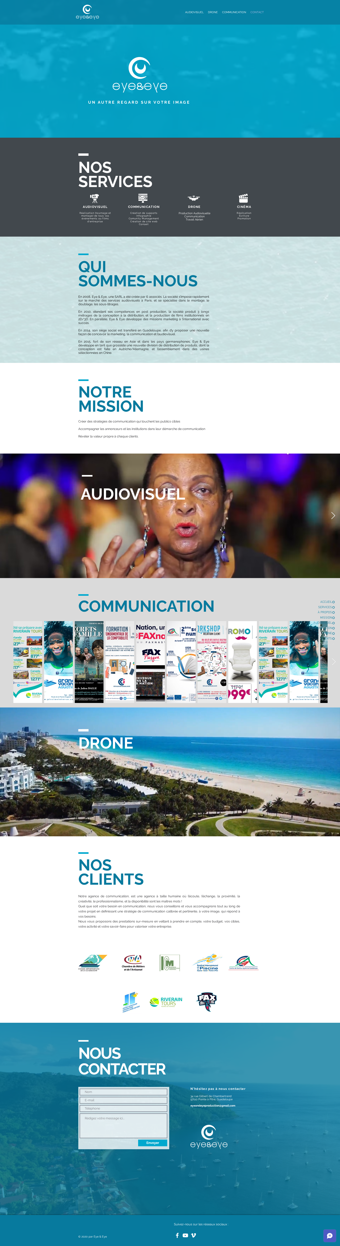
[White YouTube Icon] (185, 1235)
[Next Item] (333, 516)
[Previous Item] (7, 516)
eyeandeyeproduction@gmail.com (212, 1105)
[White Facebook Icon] (177, 1235)
